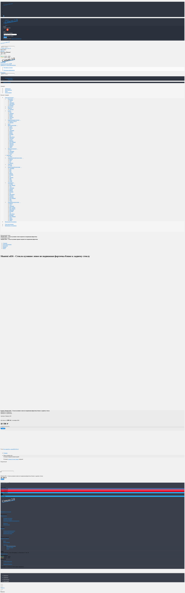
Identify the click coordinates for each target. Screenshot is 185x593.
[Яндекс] (7, 30)
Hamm (10, 116)
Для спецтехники (9, 78)
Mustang (11, 140)
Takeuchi (11, 144)
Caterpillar (11, 102)
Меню (4, 22)
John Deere (12, 104)
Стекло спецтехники (8, 532)
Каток (9, 110)
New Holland (12, 142)
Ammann (11, 113)
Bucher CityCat (12, 121)
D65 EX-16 (15, 449)
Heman (11, 133)
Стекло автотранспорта (9, 531)
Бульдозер (10, 79)
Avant (10, 126)
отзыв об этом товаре (13, 459)
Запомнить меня (9, 36)
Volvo (10, 118)
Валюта (5, 545)
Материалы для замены (10, 221)
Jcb (10, 135)
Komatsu (11, 105)
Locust (10, 139)
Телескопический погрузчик (15, 157)
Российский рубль (11, 546)
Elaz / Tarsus (12, 207)
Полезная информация (9, 70)
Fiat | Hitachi (12, 185)
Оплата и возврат (7, 519)
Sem (10, 169)
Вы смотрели (8, 90)
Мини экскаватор (12, 148)
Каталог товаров (7, 82)
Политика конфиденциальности (11, 520)
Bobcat (11, 128)
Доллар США (9, 547)
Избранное (8, 88)
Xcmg (10, 181)
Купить (2, 479)
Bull (10, 171)
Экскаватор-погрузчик (13, 202)
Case (10, 101)
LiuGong (11, 109)
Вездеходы (10, 106)
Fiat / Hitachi (12, 208)
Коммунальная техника (13, 120)
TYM (10, 165)
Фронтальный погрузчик (14, 167)
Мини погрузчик (12, 125)
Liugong (11, 177)
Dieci (10, 160)
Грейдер (10, 108)
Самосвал (8, 155)
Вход (6, 25)
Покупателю (12, 65)
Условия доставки (7, 518)
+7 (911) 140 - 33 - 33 (6, 48)
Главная (7, 20)
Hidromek (11, 210)
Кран (9, 124)
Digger (11, 131)
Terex (10, 154)
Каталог (3, 528)
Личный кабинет (5, 538)
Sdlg (10, 178)
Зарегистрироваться (16, 38)
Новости (5, 523)
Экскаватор (11, 182)
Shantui (11, 100)
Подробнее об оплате (6, 511)
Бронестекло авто (7, 533)
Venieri (11, 146)
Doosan (11, 189)
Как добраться (4, 554)
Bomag (11, 114)
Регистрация (8, 92)
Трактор (10, 164)
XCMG (11, 184)
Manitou (11, 163)
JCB (10, 112)
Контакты (3, 72)
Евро (7, 548)
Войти (5, 37)
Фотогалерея (6, 524)
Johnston (11, 122)
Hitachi (11, 173)
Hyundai (11, 134)
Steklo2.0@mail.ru (7, 564)
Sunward (11, 143)
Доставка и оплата (8, 67)
